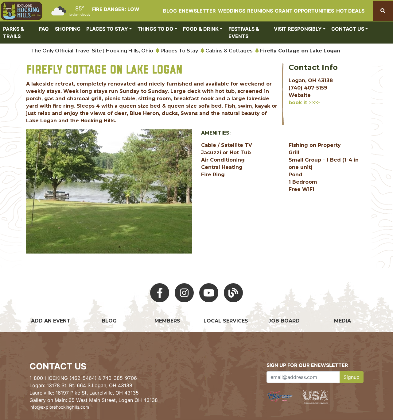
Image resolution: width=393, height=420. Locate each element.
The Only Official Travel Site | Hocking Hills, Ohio (92, 51)
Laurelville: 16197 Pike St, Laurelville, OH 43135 (84, 393)
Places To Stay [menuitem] (107, 29)
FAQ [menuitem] (44, 29)
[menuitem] (21, 11)
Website (300, 95)
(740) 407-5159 (308, 88)
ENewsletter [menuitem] (197, 11)
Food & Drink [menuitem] (201, 29)
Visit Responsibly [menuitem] (298, 29)
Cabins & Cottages (229, 51)
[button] (38, 198)
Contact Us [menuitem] (347, 29)
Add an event (50, 321)
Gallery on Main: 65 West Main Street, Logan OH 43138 (93, 400)
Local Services (226, 321)
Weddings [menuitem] (231, 11)
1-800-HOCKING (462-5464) (63, 378)
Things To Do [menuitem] (155, 29)
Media (342, 321)
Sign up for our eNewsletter (307, 365)
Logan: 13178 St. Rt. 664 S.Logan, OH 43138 (80, 385)
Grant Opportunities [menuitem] (304, 11)
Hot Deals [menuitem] (350, 11)
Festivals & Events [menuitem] (243, 32)
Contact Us (57, 366)
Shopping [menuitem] (67, 29)
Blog (109, 321)
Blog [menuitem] (170, 11)
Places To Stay (179, 51)
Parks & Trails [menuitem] (13, 32)
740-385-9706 (120, 378)
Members (167, 321)
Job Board (284, 321)
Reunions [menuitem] (260, 11)
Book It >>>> (304, 102)
